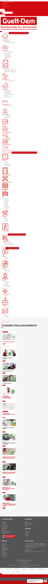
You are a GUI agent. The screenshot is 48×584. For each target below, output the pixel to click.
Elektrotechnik (5, 230)
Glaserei (26, 532)
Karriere (4, 305)
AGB (18, 565)
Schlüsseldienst (6, 104)
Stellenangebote (4, 547)
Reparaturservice (41, 569)
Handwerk (4, 216)
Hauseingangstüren (6, 174)
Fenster (4, 160)
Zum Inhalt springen (3, 0)
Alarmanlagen (5, 40)
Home (3, 321)
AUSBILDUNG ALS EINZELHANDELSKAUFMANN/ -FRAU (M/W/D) (9, 488)
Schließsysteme (4, 527)
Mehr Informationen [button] (28, 549)
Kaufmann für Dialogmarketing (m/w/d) (9, 414)
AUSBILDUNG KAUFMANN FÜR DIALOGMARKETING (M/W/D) (9, 458)
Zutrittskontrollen (6, 144)
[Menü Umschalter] (1, 31)
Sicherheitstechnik (8, 569)
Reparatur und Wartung (29, 524)
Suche (1, 12)
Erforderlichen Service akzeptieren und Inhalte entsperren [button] (34, 551)
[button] (5, 331)
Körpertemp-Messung (7, 150)
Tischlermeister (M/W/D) (8, 341)
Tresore (4, 125)
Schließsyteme (5, 79)
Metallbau (26, 533)
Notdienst (18, 571)
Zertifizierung (4, 556)
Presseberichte (4, 553)
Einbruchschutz (4, 524)
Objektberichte (4, 552)
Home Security (5, 89)
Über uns (2, 571)
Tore (3, 197)
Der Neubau (4, 550)
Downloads (4, 551)
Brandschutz (5, 50)
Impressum (10, 565)
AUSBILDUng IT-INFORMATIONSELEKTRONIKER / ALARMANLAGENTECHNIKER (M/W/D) (9, 505)
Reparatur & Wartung (7, 182)
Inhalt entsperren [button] (28, 550)
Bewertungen (4, 543)
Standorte (3, 545)
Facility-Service (5, 241)
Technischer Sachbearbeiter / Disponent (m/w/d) (7, 397)
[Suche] (14, 13)
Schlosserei (27, 534)
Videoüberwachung (6, 138)
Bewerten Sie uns (5, 544)
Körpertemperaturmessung (6, 531)
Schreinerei (27, 535)
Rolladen (4, 190)
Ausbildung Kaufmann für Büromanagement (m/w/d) (9, 473)
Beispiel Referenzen (5, 549)
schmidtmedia (25, 566)
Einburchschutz (5, 67)
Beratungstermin (5, 548)
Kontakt (4, 313)
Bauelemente (17, 569)
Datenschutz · (15, 565)
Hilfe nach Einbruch (6, 132)
